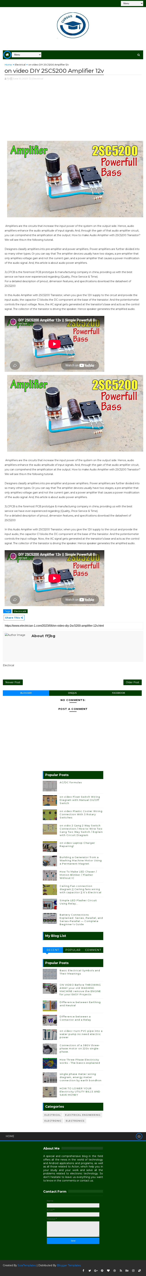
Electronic (53, 1120)
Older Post (132, 682)
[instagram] (133, 1270)
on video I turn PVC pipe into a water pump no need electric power (81, 1034)
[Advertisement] (73, 112)
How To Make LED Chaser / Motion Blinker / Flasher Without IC (78, 874)
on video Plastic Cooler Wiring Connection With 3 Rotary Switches (81, 814)
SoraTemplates (27, 1265)
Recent (53, 950)
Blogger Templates (69, 1265)
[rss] (121, 1270)
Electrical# (20, 611)
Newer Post (12, 682)
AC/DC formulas (71, 782)
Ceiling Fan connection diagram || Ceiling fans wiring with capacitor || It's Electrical (80, 889)
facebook (118, 693)
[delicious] (139, 1270)
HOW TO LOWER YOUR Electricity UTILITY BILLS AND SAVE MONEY (80, 1091)
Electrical (20, 64)
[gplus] (96, 1270)
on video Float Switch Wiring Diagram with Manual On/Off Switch (80, 800)
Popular (73, 950)
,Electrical (37, 78)
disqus (72, 693)
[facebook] (83, 1270)
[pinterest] (102, 1270)
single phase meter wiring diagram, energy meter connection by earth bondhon (81, 1077)
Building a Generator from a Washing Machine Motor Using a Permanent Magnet (81, 860)
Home (8, 64)
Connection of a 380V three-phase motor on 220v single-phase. (80, 1048)
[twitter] (89, 1270)
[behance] (127, 1270)
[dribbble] (114, 1270)
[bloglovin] (108, 1270)
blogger (26, 693)
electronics (75, 1120)
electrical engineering (82, 1115)
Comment (93, 950)
